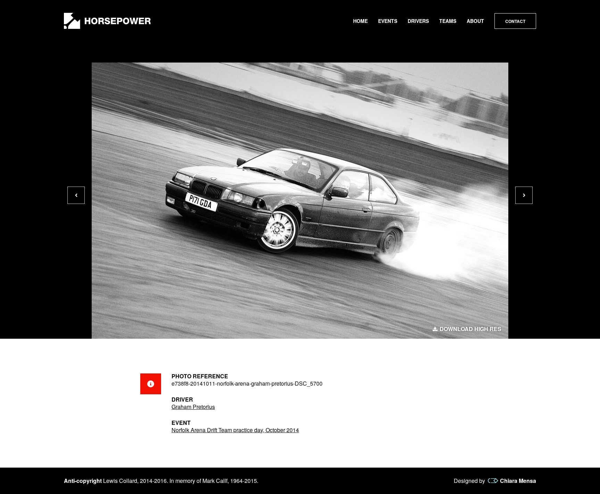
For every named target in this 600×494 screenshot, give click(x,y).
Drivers (418, 20)
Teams (447, 20)
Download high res (470, 329)
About (475, 20)
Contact (515, 21)
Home (360, 20)
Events (387, 20)
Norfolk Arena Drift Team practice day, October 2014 (235, 430)
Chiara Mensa (518, 481)
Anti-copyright (83, 481)
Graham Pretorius (193, 407)
